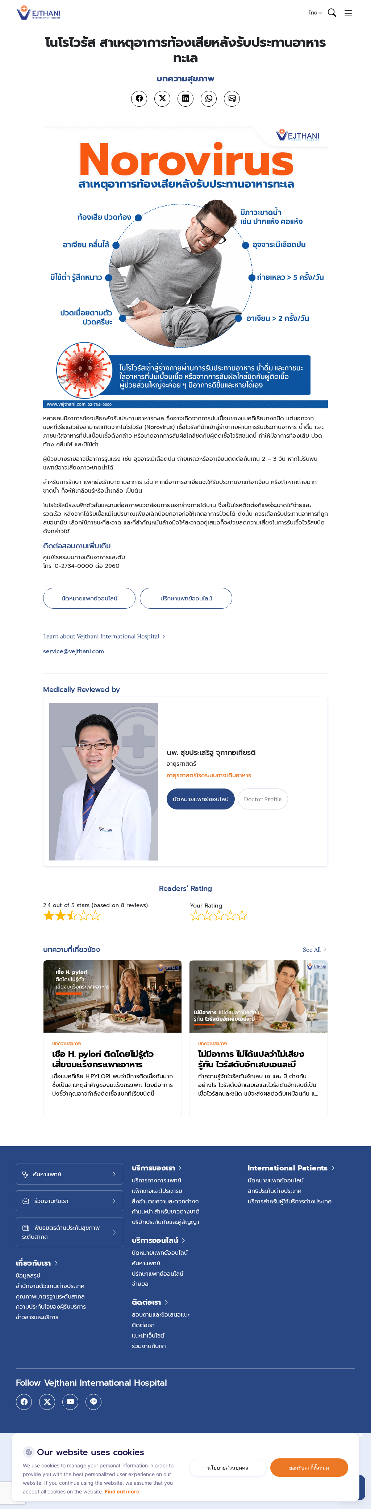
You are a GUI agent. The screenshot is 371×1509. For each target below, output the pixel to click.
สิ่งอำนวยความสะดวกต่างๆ (165, 1201)
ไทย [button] (313, 12)
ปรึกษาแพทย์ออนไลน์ (186, 598)
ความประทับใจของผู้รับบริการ (51, 1306)
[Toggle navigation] (348, 12)
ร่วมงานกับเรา (149, 1345)
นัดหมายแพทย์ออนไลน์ (89, 598)
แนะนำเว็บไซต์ (148, 1335)
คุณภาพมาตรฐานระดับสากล (50, 1296)
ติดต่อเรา (143, 1325)
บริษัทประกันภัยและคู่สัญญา (165, 1221)
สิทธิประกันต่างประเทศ (274, 1190)
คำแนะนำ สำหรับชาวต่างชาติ (166, 1211)
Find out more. (123, 1491)
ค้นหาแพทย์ (146, 1263)
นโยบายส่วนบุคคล (228, 1468)
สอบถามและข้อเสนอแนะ (160, 1314)
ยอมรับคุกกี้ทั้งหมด (309, 1468)
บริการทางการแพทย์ (156, 1180)
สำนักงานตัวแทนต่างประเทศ (50, 1285)
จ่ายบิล (140, 1283)
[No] (360, 1434)
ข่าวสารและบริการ (37, 1317)
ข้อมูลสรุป (28, 1275)
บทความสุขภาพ (66, 1043)
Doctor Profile (263, 799)
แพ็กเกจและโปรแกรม (157, 1190)
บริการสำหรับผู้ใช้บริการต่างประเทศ (290, 1201)
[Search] (332, 13)
